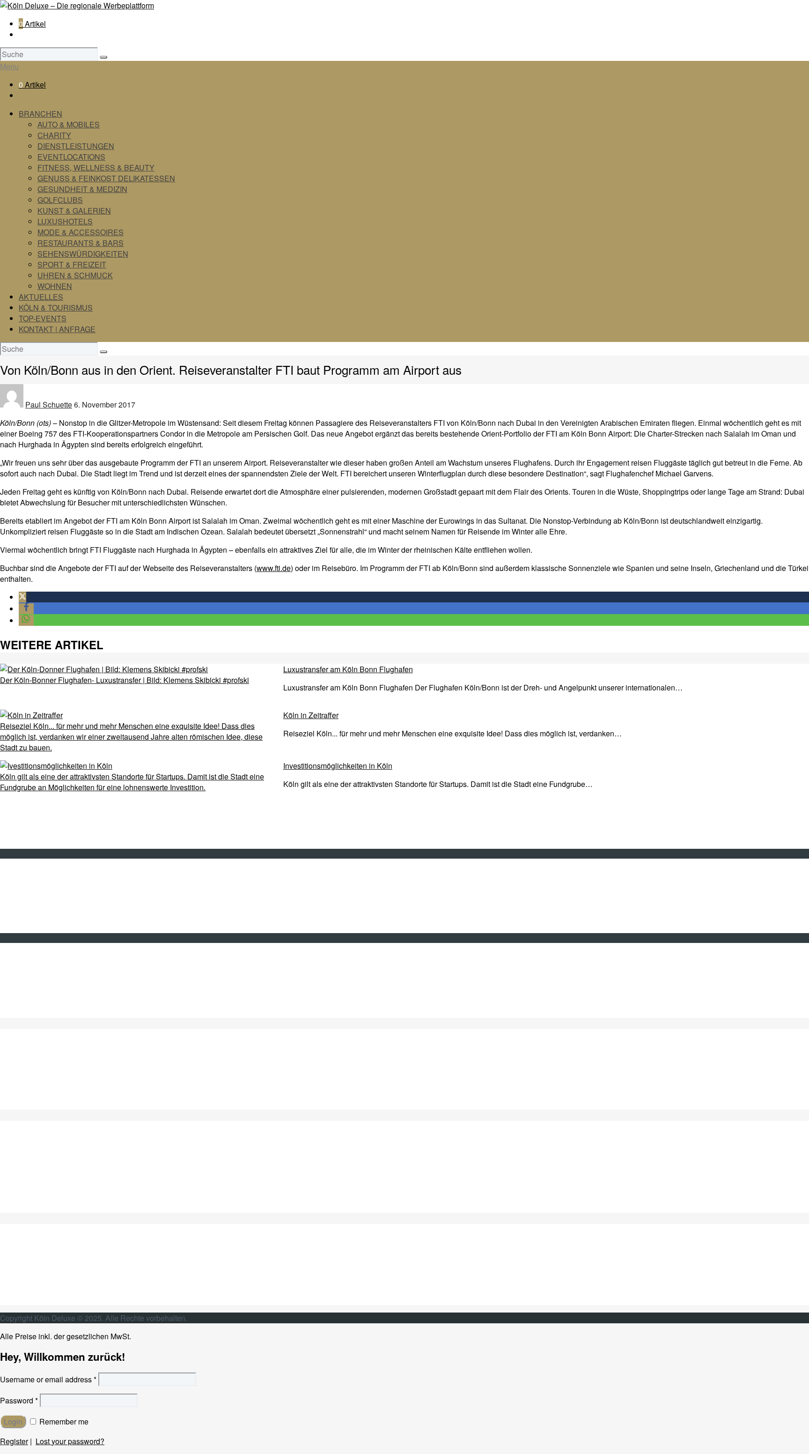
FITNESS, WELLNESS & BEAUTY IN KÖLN (93, 1104)
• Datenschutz (42, 917)
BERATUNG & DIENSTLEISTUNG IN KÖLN (93, 1082)
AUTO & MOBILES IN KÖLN (65, 1061)
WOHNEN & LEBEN (53, 1299)
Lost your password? (70, 1441)
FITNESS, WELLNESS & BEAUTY (95, 167)
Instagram (35, 1001)
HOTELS (35, 1196)
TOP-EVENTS (42, 318)
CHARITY (54, 135)
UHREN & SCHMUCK (75, 275)
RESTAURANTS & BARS (80, 242)
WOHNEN (54, 286)
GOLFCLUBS (60, 199)
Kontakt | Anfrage (47, 884)
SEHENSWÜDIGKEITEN (61, 1267)
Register (14, 1441)
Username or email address (48, 1379)
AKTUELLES (41, 296)
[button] (22, 597)
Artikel (32, 23)
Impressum (37, 906)
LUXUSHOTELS (65, 221)
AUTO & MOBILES (68, 124)
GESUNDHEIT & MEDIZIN (82, 189)
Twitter (29, 969)
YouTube (34, 991)
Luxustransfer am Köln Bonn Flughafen (348, 669)
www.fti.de (274, 568)
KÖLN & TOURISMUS (56, 307)
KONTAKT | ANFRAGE (57, 329)
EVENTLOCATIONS (71, 156)
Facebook (35, 980)
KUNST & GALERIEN (74, 210)
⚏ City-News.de (45, 1012)
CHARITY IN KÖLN (51, 1072)
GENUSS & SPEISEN (56, 1153)
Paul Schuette (48, 404)
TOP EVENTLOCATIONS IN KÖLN (77, 1093)
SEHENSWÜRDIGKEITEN (82, 253)
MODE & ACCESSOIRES (80, 232)
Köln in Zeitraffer (310, 715)
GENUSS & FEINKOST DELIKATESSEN (106, 178)
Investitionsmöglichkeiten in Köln (337, 765)
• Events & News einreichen (65, 927)
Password (19, 1400)
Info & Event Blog (47, 895)
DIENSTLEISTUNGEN (75, 146)
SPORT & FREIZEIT (71, 264)
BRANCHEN (40, 113)
